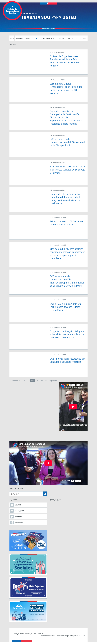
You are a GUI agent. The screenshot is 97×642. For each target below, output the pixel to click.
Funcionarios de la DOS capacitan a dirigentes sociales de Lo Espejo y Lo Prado (67, 169)
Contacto (83, 38)
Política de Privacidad (48, 636)
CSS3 (76, 636)
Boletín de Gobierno (47, 38)
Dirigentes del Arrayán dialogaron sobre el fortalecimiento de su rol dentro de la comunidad (67, 334)
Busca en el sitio (16, 488)
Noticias (34, 38)
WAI (84, 636)
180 (41, 381)
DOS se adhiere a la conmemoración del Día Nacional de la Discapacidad (67, 142)
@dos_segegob (55, 500)
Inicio (12, 38)
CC (80, 636)
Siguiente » (53, 381)
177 (28, 381)
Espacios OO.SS (72, 38)
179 (36, 381)
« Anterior (14, 381)
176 (23, 381)
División (27, 38)
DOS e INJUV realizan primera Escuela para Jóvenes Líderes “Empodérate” (65, 307)
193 (46, 381)
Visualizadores (62, 636)
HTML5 (70, 636)
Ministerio (19, 38)
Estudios (61, 38)
